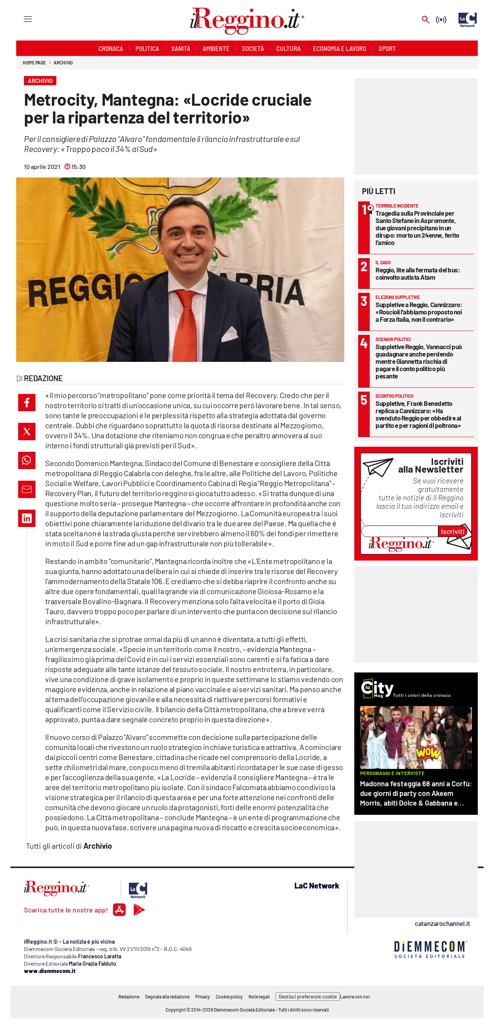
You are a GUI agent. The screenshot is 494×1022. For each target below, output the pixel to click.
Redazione (128, 996)
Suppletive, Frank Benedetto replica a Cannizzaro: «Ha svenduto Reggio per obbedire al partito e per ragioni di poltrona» (418, 414)
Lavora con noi (355, 996)
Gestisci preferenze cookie (308, 996)
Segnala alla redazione (167, 996)
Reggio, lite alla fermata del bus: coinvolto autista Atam (418, 273)
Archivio (63, 62)
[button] (27, 402)
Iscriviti (453, 531)
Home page (34, 62)
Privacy (202, 996)
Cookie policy (229, 996)
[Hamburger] (20, 18)
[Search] (426, 20)
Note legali (259, 996)
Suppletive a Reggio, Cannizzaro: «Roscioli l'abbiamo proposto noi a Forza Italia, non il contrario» (419, 312)
